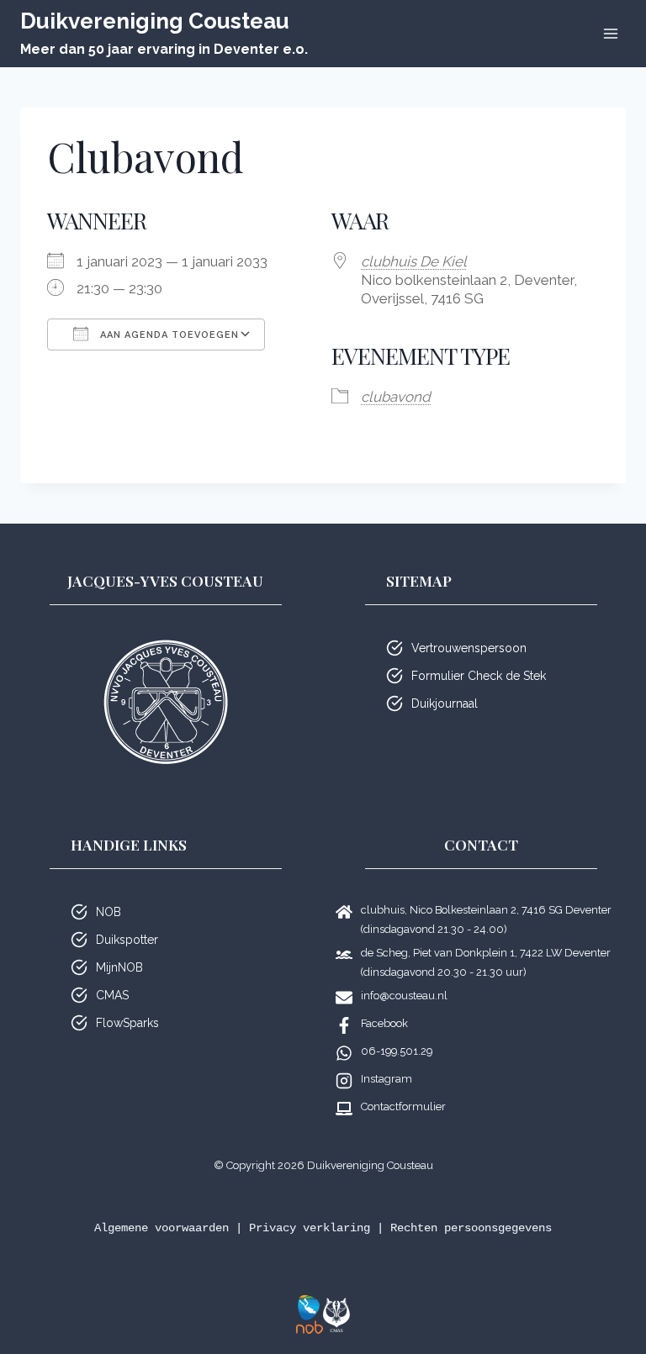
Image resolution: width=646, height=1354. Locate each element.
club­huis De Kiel (414, 261)
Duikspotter (127, 939)
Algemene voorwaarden (161, 1228)
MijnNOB (119, 967)
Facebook (384, 1023)
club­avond (396, 396)
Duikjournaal (444, 703)
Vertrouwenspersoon (469, 648)
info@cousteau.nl (404, 995)
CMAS (112, 995)
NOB (108, 912)
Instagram (386, 1078)
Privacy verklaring (309, 1228)
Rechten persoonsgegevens (471, 1228)
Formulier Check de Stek (478, 675)
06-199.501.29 (396, 1051)
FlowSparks (127, 1023)
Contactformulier (403, 1106)
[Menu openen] (610, 33)
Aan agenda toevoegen (168, 334)
